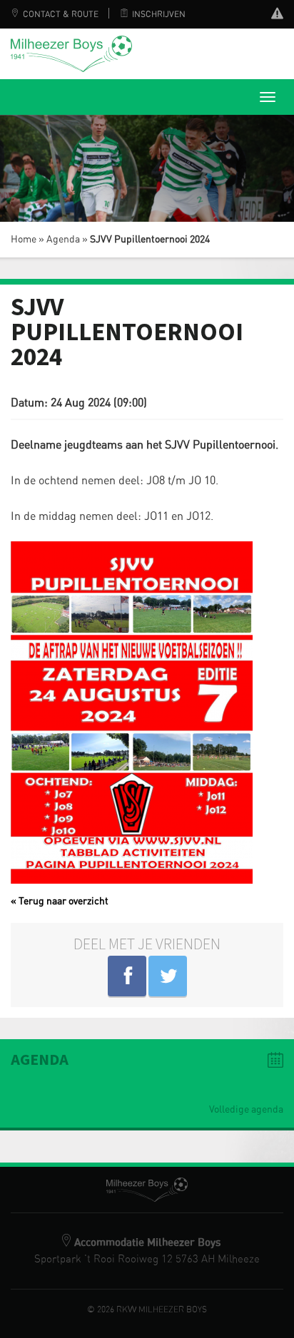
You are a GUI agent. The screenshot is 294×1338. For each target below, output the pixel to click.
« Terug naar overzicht (59, 902)
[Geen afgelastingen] (277, 15)
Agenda (63, 240)
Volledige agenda (246, 1110)
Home (23, 240)
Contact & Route (60, 14)
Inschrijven (159, 14)
